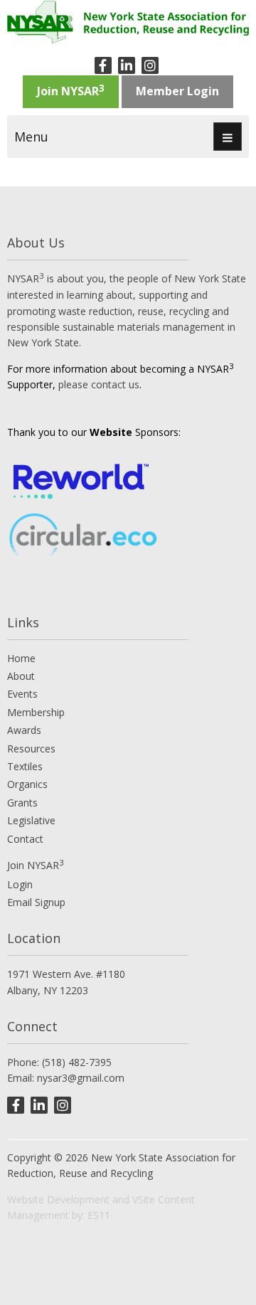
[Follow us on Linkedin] (126, 65)
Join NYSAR (71, 90)
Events (22, 694)
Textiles (25, 766)
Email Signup (36, 902)
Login (20, 884)
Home (21, 658)
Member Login (177, 91)
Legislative (31, 820)
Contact (25, 839)
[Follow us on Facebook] (103, 65)
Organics (27, 784)
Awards (24, 730)
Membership (36, 712)
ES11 (98, 1215)
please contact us (98, 384)
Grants (22, 802)
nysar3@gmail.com (80, 1078)
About (21, 676)
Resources (31, 748)
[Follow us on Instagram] (150, 65)
